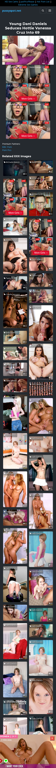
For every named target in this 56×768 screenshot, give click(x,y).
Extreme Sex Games (28, 4)
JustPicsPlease (27, 1)
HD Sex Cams (11, 1)
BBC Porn (7, 147)
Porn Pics (6, 150)
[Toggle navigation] (50, 10)
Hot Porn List (43, 1)
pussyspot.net (11, 10)
